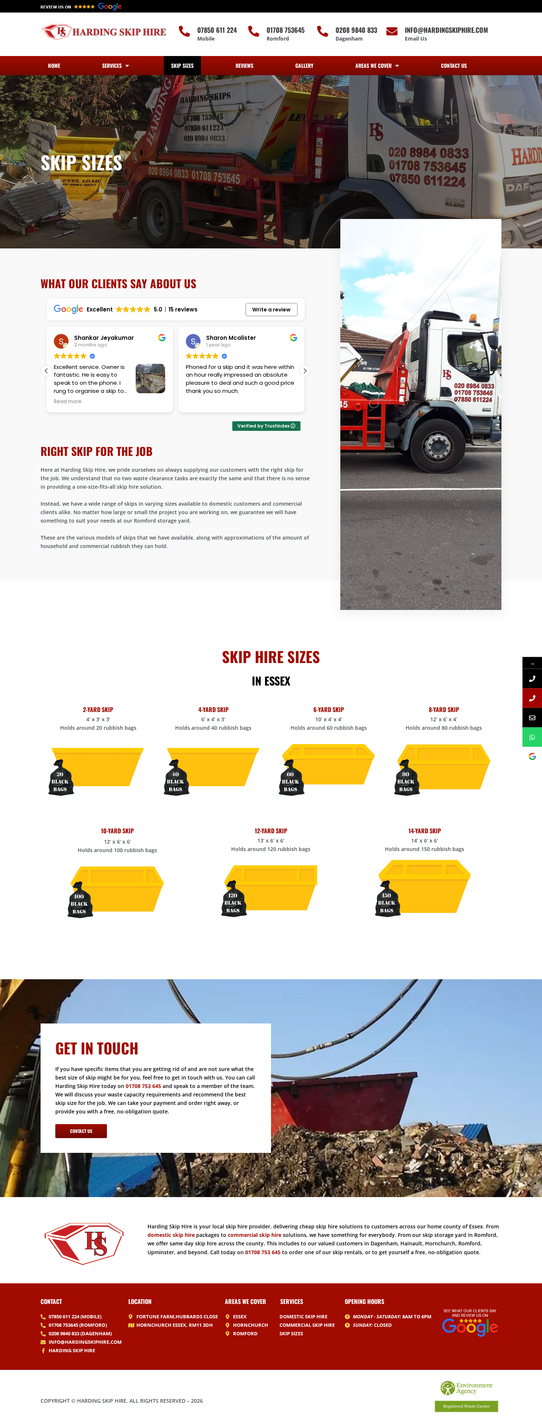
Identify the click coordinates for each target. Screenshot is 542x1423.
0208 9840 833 (356, 30)
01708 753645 (286, 30)
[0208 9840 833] (322, 31)
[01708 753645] (253, 31)
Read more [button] (199, 401)
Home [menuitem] (54, 65)
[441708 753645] (532, 678)
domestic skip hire (171, 1234)
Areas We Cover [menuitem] (373, 65)
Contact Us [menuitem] (454, 65)
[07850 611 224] (184, 31)
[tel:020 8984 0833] (532, 698)
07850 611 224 (217, 30)
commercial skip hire (254, 1234)
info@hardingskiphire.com (446, 30)
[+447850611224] (532, 737)
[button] (304, 370)
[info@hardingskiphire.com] (391, 31)
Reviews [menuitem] (244, 65)
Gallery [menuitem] (304, 65)
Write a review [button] (271, 309)
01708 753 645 (143, 1085)
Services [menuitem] (112, 65)
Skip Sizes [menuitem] (182, 65)
